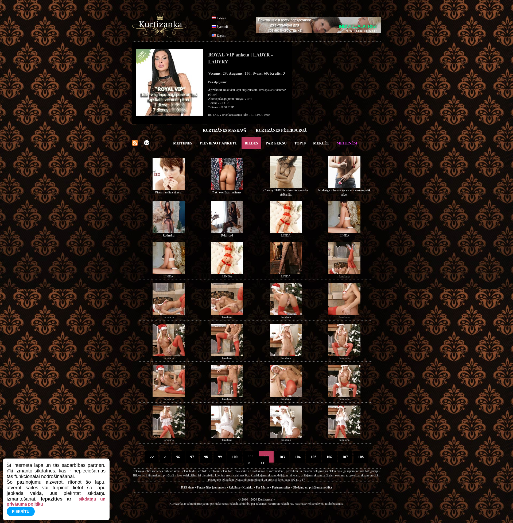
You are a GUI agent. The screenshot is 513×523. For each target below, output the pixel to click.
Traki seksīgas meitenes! (227, 192)
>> (262, 462)
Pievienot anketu (218, 143)
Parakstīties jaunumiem (211, 487)
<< (151, 457)
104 (298, 457)
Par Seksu (276, 143)
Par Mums (262, 487)
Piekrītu (20, 511)
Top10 (300, 143)
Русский (222, 26)
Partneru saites (281, 487)
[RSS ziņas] (135, 144)
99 (220, 457)
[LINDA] (286, 232)
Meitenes (182, 143)
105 (313, 457)
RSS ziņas (187, 487)
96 (178, 457)
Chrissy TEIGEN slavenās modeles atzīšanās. (285, 192)
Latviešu (222, 18)
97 (192, 457)
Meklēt (321, 143)
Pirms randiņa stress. (168, 192)
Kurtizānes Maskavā (224, 130)
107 (345, 457)
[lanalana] (344, 272)
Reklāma (234, 487)
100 (235, 457)
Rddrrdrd (168, 235)
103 (282, 457)
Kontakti (247, 487)
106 (329, 457)
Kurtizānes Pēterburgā (281, 130)
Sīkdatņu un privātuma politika (312, 487)
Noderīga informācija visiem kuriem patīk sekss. (344, 192)
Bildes (251, 143)
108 (361, 457)
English (221, 35)
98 (206, 457)
